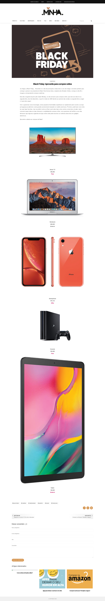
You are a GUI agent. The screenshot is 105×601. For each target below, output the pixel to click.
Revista (14, 20)
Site (12, 539)
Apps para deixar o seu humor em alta (52, 590)
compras (24, 503)
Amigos (64, 20)
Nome (15, 527)
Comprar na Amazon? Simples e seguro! (80, 590)
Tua (45, 20)
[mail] (91, 507)
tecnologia (54, 503)
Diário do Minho (34, 1)
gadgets (41, 503)
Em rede (57, 20)
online (47, 503)
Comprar (52, 81)
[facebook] (84, 507)
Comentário (14, 545)
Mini (50, 20)
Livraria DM (58, 1)
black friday (16, 503)
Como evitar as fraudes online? (25, 573)
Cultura (22, 20)
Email (15, 533)
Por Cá (39, 20)
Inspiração (31, 20)
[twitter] (87, 507)
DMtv (42, 1)
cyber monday (32, 503)
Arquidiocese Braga (69, 1)
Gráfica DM (49, 1)
